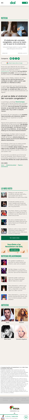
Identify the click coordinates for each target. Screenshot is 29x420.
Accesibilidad (5, 400)
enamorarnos (5, 71)
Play (26, 417)
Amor (2, 165)
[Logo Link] (12, 2)
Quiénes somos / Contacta (8, 398)
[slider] (14, 414)
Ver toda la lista (14, 238)
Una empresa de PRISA (14, 408)
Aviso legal (24, 398)
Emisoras (17, 398)
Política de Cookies (24, 400)
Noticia (4, 18)
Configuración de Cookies (16, 401)
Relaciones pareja (11, 165)
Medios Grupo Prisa (15, 411)
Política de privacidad (14, 400)
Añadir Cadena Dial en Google (15, 63)
